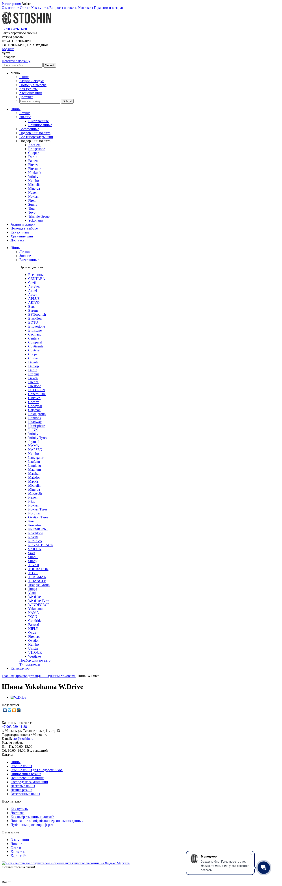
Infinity (33, 176)
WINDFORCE (39, 605)
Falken (33, 161)
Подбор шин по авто (34, 133)
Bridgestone (36, 149)
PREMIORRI (38, 529)
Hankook (34, 173)
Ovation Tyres (38, 517)
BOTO (33, 322)
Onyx (32, 632)
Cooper (33, 153)
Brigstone (35, 330)
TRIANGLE (37, 581)
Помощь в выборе (32, 85)
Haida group (37, 414)
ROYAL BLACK (40, 545)
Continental (36, 346)
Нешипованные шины (27, 778)
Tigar (31, 208)
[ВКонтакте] (5, 710)
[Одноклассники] (14, 710)
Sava (31, 553)
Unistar (33, 648)
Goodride (34, 620)
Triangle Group (39, 216)
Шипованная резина (26, 774)
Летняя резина (21, 790)
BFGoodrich (37, 314)
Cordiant (34, 358)
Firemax (34, 636)
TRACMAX (37, 577)
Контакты (85, 7)
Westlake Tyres (38, 601)
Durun (32, 157)
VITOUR (35, 652)
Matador (34, 477)
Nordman (34, 513)
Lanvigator (35, 457)
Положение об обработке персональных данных (47, 821)
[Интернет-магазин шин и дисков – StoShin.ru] (26, 25)
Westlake (34, 597)
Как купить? (28, 89)
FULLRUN (36, 390)
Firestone (34, 169)
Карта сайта (19, 856)
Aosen (32, 294)
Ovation (33, 640)
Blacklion (35, 318)
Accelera (34, 145)
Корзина (8, 49)
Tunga (32, 589)
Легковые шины (23, 786)
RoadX (33, 537)
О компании (20, 840)
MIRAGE (35, 493)
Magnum (34, 469)
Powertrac (35, 525)
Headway (35, 422)
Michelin (34, 184)
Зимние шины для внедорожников (37, 770)
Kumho (33, 180)
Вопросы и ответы (63, 7)
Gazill (32, 283)
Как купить (39, 7)
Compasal (35, 342)
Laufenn (34, 461)
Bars (31, 306)
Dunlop (33, 366)
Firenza (33, 165)
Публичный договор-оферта (32, 825)
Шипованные (38, 121)
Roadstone (35, 533)
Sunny (32, 204)
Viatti (32, 593)
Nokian (33, 196)
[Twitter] (9, 710)
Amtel (32, 290)
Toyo (31, 212)
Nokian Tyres (37, 509)
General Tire (37, 394)
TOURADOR (38, 569)
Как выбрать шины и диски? (32, 817)
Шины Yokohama (63, 676)
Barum (33, 310)
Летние (24, 113)
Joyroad (33, 442)
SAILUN (34, 549)
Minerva (34, 188)
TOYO (33, 573)
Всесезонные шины (25, 794)
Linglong (34, 465)
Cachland (34, 334)
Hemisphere (36, 426)
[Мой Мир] (19, 710)
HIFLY (33, 628)
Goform (33, 402)
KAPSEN (35, 450)
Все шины (36, 275)
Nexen (32, 192)
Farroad (33, 624)
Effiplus (33, 374)
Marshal (33, 473)
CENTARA (36, 279)
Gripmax (34, 410)
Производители (26, 676)
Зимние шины (21, 766)
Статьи (25, 7)
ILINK (33, 430)
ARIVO (34, 302)
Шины (24, 77)
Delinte (33, 362)
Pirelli (32, 200)
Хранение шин (30, 93)
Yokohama (35, 220)
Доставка (26, 97)
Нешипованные (40, 125)
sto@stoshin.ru (23, 738)
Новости (17, 844)
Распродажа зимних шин (29, 782)
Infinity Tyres (37, 438)
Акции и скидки (31, 81)
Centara (33, 338)
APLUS (34, 298)
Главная (8, 676)
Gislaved (34, 398)
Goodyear (35, 406)
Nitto (31, 501)
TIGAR (33, 565)
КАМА (33, 613)
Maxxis (33, 481)
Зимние (25, 117)
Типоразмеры (29, 664)
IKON (32, 616)
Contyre (33, 350)
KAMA (33, 446)
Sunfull (33, 557)
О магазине (10, 7)
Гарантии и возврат (108, 7)
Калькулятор (20, 668)
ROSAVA (35, 541)
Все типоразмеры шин (36, 137)
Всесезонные (29, 129)
